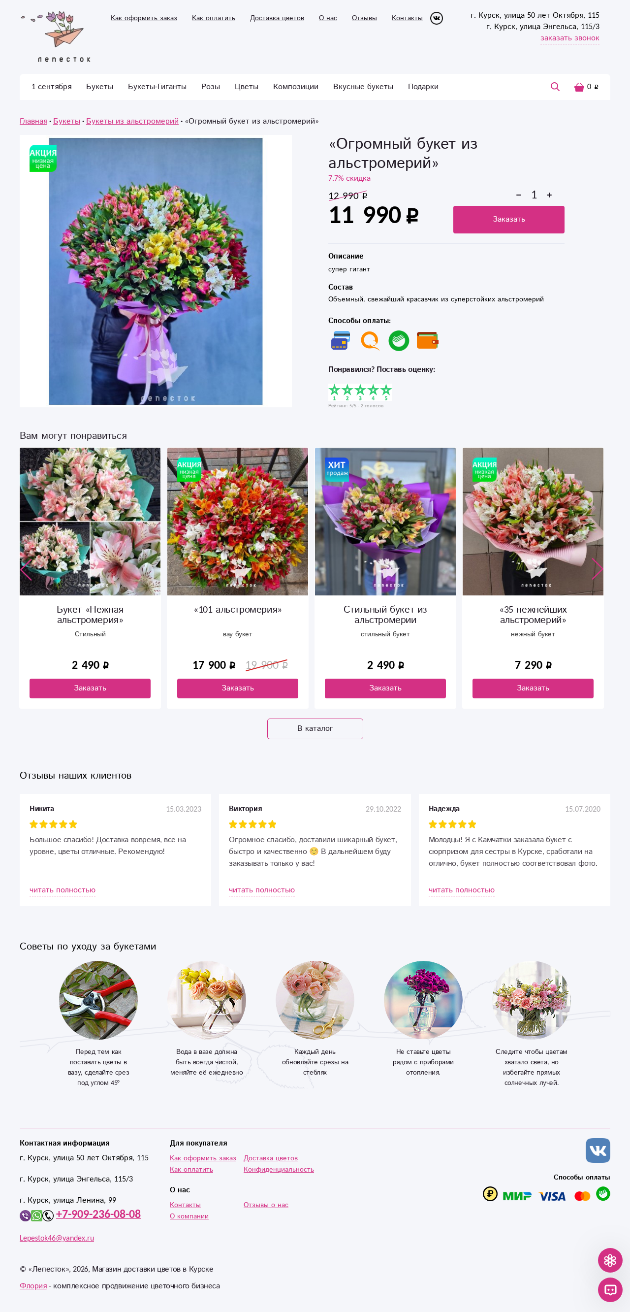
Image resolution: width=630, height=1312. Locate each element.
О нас (328, 18)
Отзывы (364, 18)
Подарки (423, 87)
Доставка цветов (277, 18)
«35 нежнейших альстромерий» (533, 615)
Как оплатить (213, 18)
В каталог (315, 728)
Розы (210, 87)
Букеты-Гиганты (157, 87)
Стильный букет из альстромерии (385, 615)
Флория (33, 1286)
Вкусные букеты (363, 87)
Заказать (509, 219)
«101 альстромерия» (237, 610)
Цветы (246, 87)
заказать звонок (569, 38)
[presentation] (26, 569)
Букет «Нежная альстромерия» (90, 615)
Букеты (99, 87)
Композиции (295, 87)
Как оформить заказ (144, 18)
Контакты (407, 18)
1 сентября (51, 87)
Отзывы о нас (266, 1205)
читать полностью (62, 890)
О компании (189, 1216)
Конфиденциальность (279, 1170)
